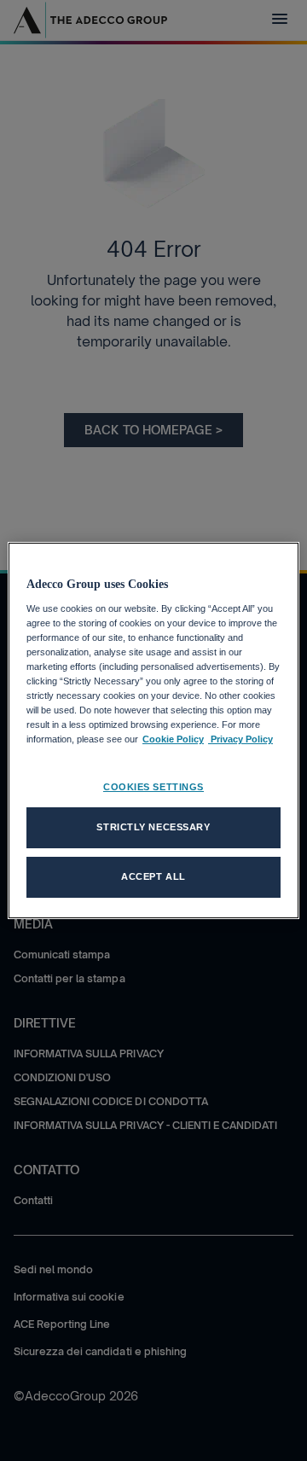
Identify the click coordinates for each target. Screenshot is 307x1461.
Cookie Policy (173, 739)
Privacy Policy (240, 739)
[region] (153, 730)
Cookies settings (153, 787)
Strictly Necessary (153, 827)
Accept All (153, 876)
